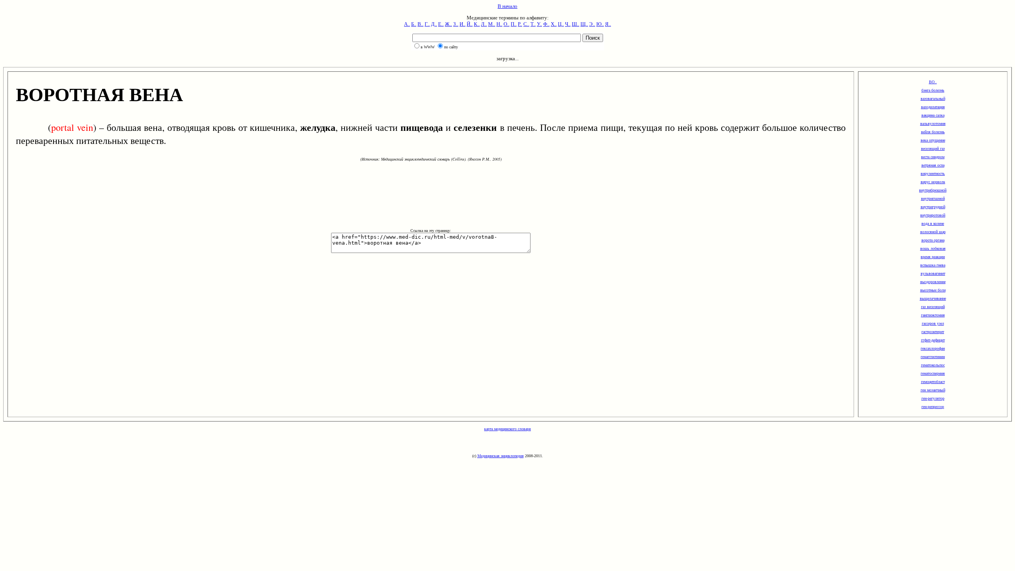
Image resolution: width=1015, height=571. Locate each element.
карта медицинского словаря (507, 429)
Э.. (592, 24)
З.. (455, 24)
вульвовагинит (933, 273)
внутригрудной (933, 207)
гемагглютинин (933, 356)
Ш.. (575, 24)
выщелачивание (933, 298)
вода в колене (932, 223)
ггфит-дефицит (933, 340)
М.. (491, 24)
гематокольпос (933, 365)
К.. (477, 24)
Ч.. (568, 24)
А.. (407, 24)
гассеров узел (933, 323)
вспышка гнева (932, 265)
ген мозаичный (933, 390)
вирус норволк (933, 182)
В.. (420, 24)
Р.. (520, 24)
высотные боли (933, 290)
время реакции (933, 257)
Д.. (434, 24)
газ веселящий (933, 307)
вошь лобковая (933, 248)
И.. (462, 24)
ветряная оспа (932, 165)
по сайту (451, 47)
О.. (506, 24)
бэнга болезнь (932, 90)
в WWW (428, 47)
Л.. (484, 24)
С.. (526, 24)
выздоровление (933, 282)
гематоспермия (933, 373)
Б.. (413, 24)
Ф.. (546, 24)
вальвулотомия (933, 123)
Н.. (499, 24)
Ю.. (600, 24)
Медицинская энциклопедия (500, 456)
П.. (514, 24)
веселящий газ (933, 148)
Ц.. (561, 24)
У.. (539, 24)
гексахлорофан (933, 348)
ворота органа (932, 240)
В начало (507, 6)
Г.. (427, 24)
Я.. (608, 24)
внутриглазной (933, 198)
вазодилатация (933, 107)
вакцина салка (932, 115)
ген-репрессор (932, 406)
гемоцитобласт (933, 381)
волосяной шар (933, 232)
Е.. (441, 24)
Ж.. (448, 24)
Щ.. (584, 24)
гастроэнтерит (932, 332)
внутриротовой (932, 215)
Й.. (470, 24)
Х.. (554, 24)
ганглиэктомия (933, 315)
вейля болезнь (933, 132)
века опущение (933, 140)
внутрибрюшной (932, 190)
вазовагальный (933, 98)
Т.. (533, 24)
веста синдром (932, 157)
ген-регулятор (932, 398)
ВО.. (933, 82)
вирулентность (933, 173)
